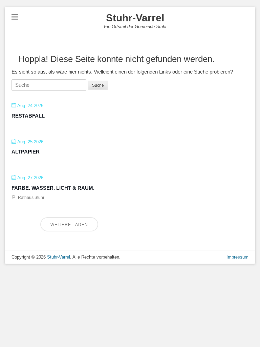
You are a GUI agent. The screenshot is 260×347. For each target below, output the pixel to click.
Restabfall (28, 116)
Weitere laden (69, 224)
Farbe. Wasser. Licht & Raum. (53, 188)
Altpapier (26, 152)
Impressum (237, 257)
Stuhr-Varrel (135, 17)
